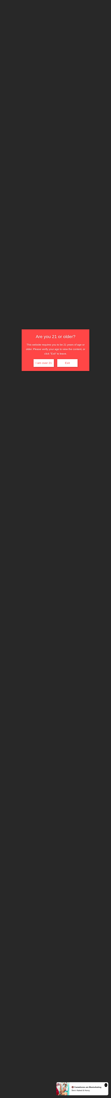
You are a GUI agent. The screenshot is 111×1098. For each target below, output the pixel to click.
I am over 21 (44, 363)
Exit (67, 363)
